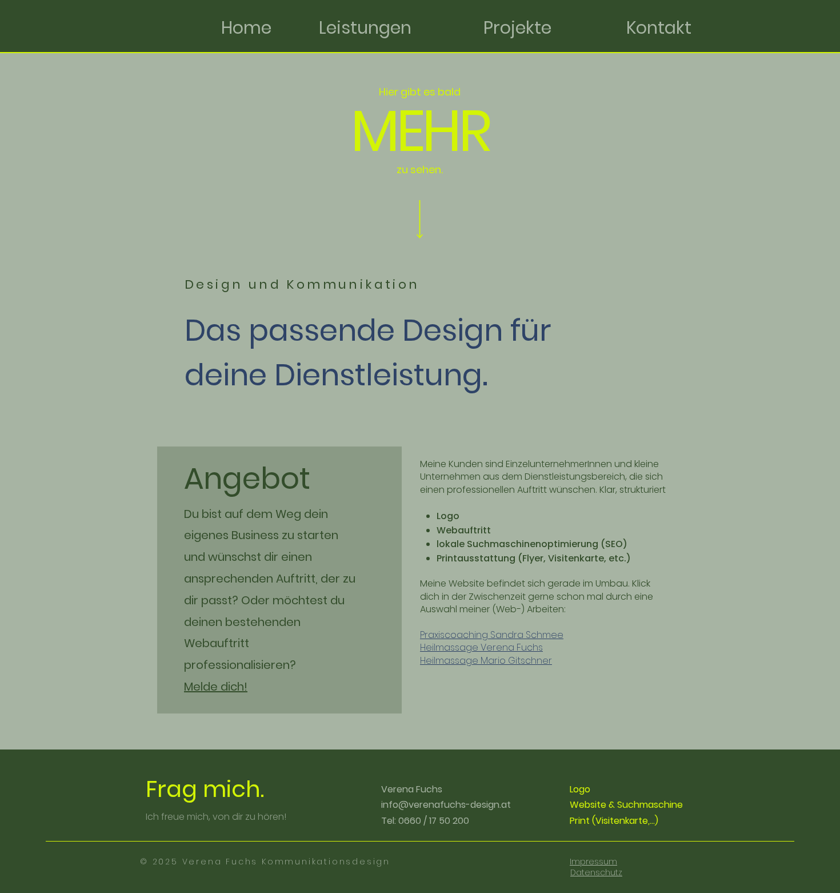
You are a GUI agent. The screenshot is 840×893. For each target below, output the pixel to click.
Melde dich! (215, 687)
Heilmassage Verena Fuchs (481, 647)
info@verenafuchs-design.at (446, 804)
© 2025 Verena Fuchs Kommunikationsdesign (265, 861)
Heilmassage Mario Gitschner (486, 660)
